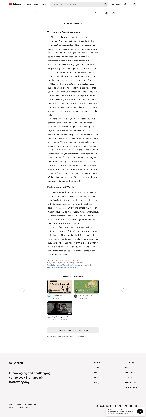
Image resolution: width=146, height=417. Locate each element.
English (49, 336)
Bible (29, 4)
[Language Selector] (125, 4)
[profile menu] (133, 4)
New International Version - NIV (63, 336)
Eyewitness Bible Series (60, 319)
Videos (43, 4)
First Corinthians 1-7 (62, 317)
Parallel (99, 13)
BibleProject (56, 298)
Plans (36, 4)
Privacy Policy (27, 405)
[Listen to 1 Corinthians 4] (106, 13)
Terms (35, 405)
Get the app (116, 4)
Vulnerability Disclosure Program (19, 407)
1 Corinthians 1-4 (60, 296)
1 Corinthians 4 (35, 12)
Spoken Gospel (83, 298)
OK (140, 411)
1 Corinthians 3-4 (87, 296)
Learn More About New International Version (62, 267)
